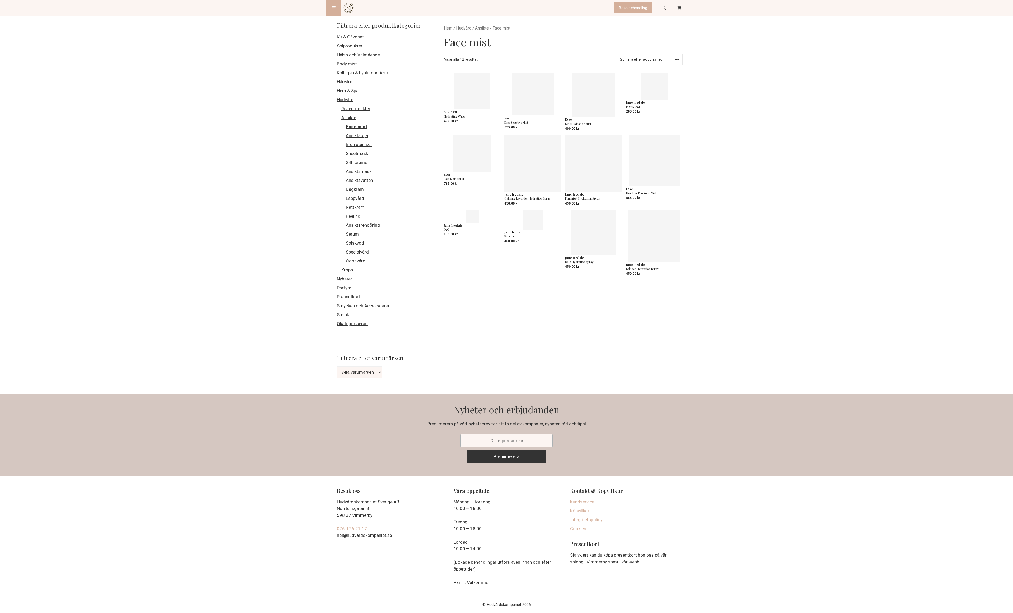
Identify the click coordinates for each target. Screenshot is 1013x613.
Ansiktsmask (358, 171)
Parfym (344, 287)
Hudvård (463, 28)
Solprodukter (349, 45)
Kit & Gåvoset (350, 37)
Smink (343, 314)
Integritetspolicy (586, 519)
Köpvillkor (579, 510)
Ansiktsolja (357, 135)
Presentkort (348, 296)
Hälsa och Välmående (358, 54)
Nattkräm (355, 207)
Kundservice (582, 501)
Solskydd (355, 243)
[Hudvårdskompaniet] (348, 8)
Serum (352, 234)
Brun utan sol (359, 144)
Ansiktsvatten (359, 180)
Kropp (347, 270)
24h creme (356, 162)
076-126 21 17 (352, 528)
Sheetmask (357, 153)
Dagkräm (355, 189)
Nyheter (344, 278)
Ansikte (482, 28)
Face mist (356, 126)
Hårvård (344, 81)
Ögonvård (355, 261)
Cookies (578, 528)
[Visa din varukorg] (679, 8)
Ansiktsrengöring (363, 225)
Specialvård (357, 252)
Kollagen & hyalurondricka (362, 72)
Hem (448, 28)
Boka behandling (633, 8)
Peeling (353, 216)
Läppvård (355, 198)
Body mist (347, 63)
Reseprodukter (355, 108)
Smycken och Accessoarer (363, 305)
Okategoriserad (352, 323)
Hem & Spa (348, 90)
